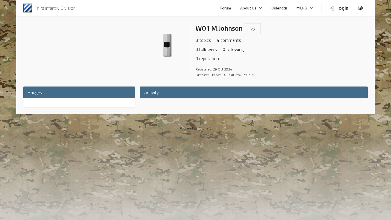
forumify (205, 128)
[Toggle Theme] (360, 8)
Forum (225, 8)
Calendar (279, 8)
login (342, 8)
